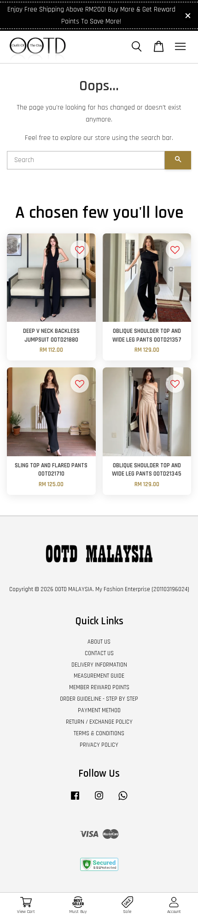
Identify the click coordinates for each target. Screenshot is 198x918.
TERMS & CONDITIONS (99, 733)
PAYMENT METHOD (99, 710)
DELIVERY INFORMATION (99, 664)
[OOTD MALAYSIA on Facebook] (75, 800)
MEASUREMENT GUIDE (99, 676)
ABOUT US (99, 641)
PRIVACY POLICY (99, 745)
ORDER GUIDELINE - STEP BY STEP (99, 699)
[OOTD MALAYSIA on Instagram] (99, 800)
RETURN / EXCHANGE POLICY (99, 722)
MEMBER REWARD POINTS (99, 687)
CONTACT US (99, 653)
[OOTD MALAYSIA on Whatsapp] (122, 800)
